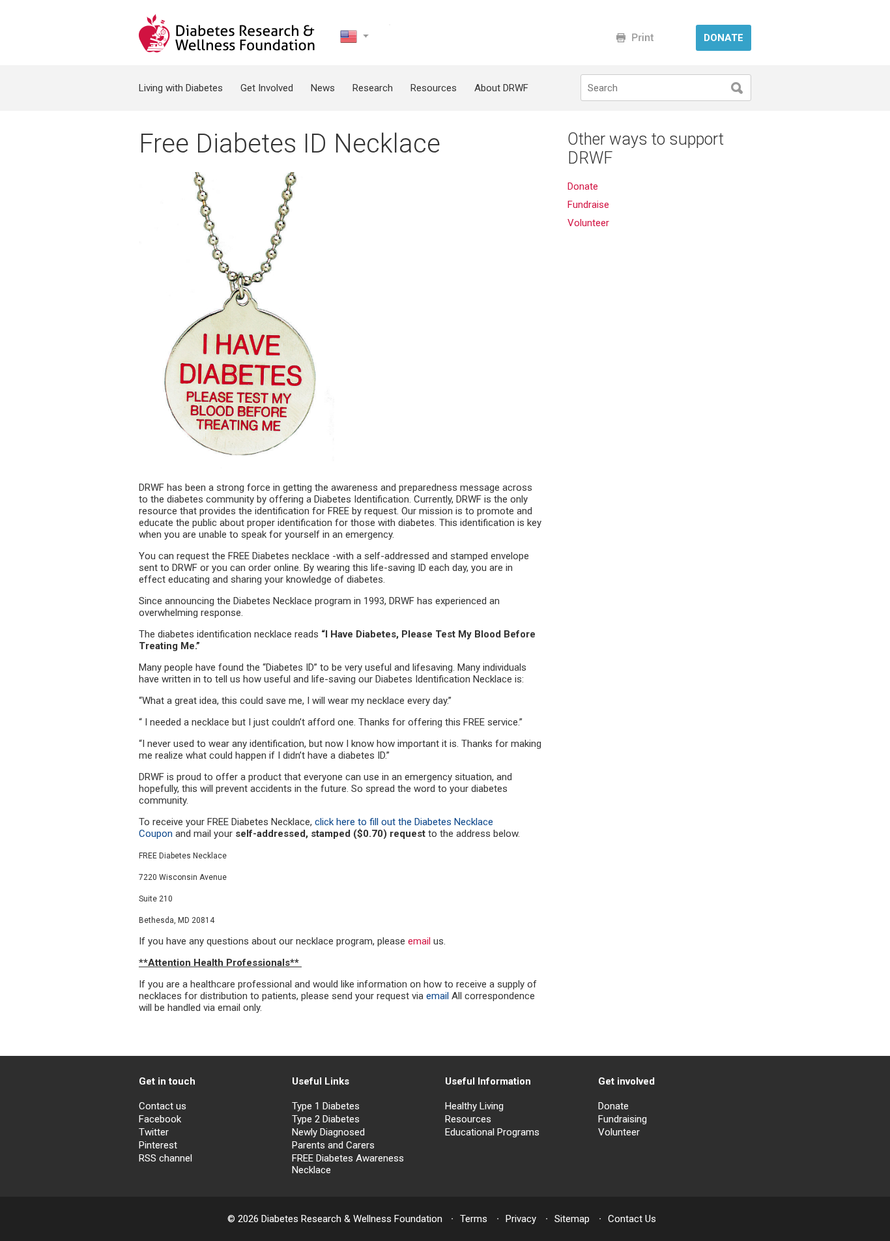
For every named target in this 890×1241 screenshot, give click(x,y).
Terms (473, 1219)
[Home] (228, 49)
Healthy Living (474, 1106)
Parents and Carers (333, 1145)
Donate (582, 186)
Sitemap (572, 1219)
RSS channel (165, 1158)
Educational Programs (492, 1132)
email (419, 941)
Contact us (162, 1106)
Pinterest (158, 1145)
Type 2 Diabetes (326, 1119)
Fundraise (588, 205)
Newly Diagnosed (328, 1132)
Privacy (521, 1219)
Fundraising (622, 1119)
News (323, 88)
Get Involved (266, 88)
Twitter (154, 1132)
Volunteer (589, 223)
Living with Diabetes (181, 88)
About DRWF (501, 88)
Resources (433, 88)
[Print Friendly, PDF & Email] (634, 37)
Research (372, 88)
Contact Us (632, 1219)
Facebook (160, 1119)
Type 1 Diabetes (326, 1106)
